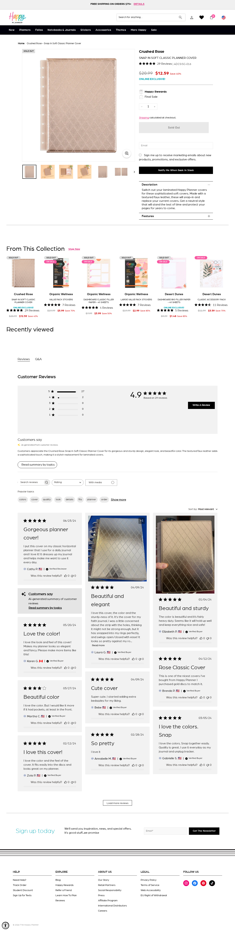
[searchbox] (30, 482)
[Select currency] (223, 17)
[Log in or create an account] (191, 17)
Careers (102, 911)
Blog (58, 880)
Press (101, 895)
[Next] (132, 171)
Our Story (103, 880)
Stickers (85, 30)
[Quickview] (35, 284)
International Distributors (112, 905)
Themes (121, 30)
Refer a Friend (63, 890)
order (104, 499)
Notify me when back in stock (176, 170)
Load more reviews (118, 803)
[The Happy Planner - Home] (17, 17)
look (58, 499)
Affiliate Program (108, 900)
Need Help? (19, 880)
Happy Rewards (64, 885)
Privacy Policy (148, 880)
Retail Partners (106, 885)
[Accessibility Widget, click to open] (5, 925)
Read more (98, 645)
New (12, 30)
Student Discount (23, 890)
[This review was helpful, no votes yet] (65, 576)
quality (47, 499)
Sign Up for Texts (22, 895)
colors (22, 499)
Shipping (144, 117)
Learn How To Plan (66, 895)
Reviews (60, 900)
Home (21, 43)
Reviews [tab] (24, 359)
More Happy (138, 30)
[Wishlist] (201, 17)
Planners (24, 30)
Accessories (103, 30)
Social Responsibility (109, 890)
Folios (39, 30)
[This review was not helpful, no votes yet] (72, 576)
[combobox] (68, 482)
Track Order (19, 885)
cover (34, 499)
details (69, 499)
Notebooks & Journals (62, 30)
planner (91, 499)
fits (80, 499)
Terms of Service (150, 885)
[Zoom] (78, 105)
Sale (154, 30)
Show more (118, 499)
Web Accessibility (151, 890)
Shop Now (74, 249)
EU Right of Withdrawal (154, 895)
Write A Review (201, 405)
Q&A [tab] (38, 359)
